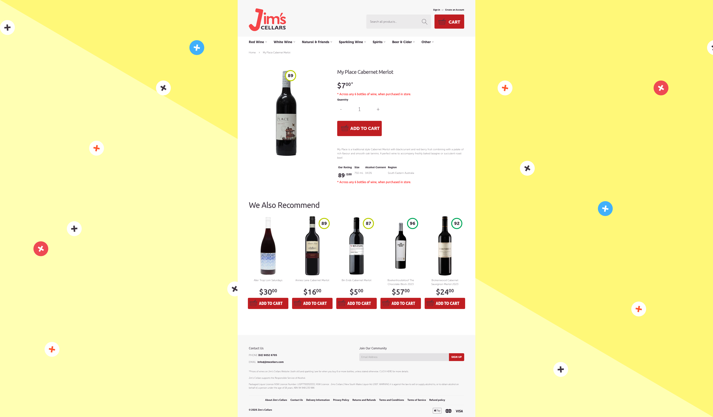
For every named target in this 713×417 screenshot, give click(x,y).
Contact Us (296, 400)
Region (392, 167)
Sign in (436, 10)
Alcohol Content (375, 167)
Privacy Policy (341, 400)
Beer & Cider (402, 42)
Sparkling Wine (351, 42)
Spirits (378, 42)
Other (426, 42)
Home (252, 52)
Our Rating (345, 167)
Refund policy (437, 400)
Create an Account (454, 10)
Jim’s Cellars (265, 409)
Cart (454, 22)
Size (356, 167)
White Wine (283, 42)
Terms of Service (416, 400)
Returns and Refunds (364, 400)
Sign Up (456, 357)
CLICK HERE (386, 371)
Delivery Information (318, 400)
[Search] (425, 22)
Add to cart (271, 303)
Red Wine (257, 42)
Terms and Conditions (391, 400)
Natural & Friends (316, 42)
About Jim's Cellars (276, 400)
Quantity (342, 99)
